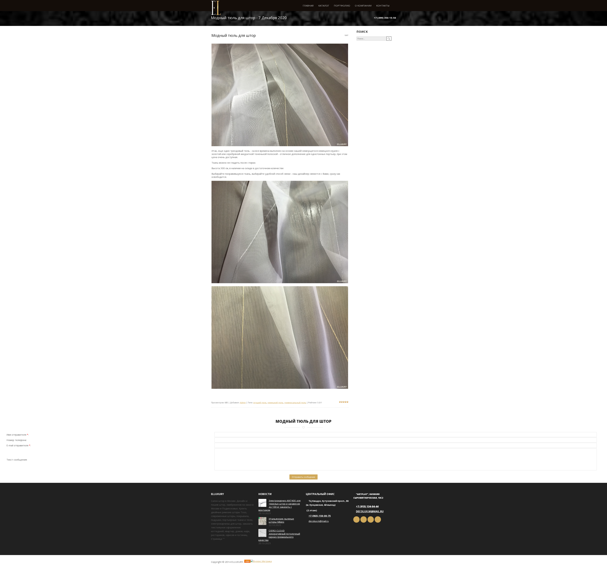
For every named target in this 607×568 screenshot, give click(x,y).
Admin (243, 402)
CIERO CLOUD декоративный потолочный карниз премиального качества (279, 535)
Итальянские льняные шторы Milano (281, 520)
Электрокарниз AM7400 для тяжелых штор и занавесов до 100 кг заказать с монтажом (279, 505)
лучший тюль (260, 402)
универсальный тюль (295, 402)
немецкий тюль (275, 402)
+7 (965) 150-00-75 (320, 515)
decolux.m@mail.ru (319, 521)
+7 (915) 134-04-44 (367, 506)
